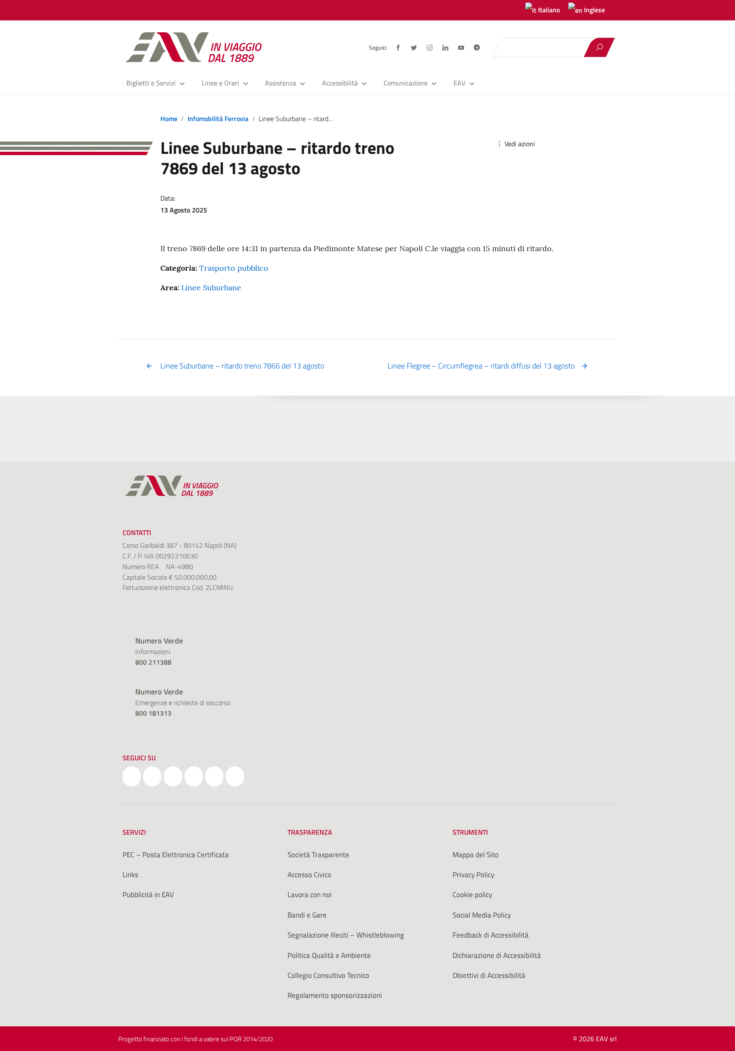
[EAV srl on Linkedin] (194, 776)
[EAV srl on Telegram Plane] (235, 776)
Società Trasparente (318, 854)
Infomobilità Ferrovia (218, 118)
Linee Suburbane (211, 287)
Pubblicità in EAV (148, 894)
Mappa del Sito (476, 854)
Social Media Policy (482, 915)
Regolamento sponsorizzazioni (335, 995)
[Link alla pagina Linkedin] (446, 47)
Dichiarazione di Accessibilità (497, 955)
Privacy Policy (473, 874)
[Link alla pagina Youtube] (461, 47)
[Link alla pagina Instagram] (430, 47)
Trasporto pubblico (233, 268)
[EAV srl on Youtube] (214, 776)
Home (168, 118)
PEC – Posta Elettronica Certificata (175, 854)
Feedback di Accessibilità (491, 935)
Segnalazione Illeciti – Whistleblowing (346, 935)
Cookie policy (472, 894)
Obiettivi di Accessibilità (489, 975)
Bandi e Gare (307, 915)
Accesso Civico (309, 874)
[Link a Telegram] (477, 46)
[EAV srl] (197, 47)
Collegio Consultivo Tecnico (328, 975)
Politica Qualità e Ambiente (329, 955)
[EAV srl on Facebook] (131, 776)
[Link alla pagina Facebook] (398, 47)
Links (130, 874)
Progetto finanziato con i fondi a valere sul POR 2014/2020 (195, 1039)
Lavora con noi (310, 894)
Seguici (378, 47)
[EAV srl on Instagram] (173, 776)
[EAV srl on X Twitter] (152, 776)
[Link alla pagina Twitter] (414, 47)
